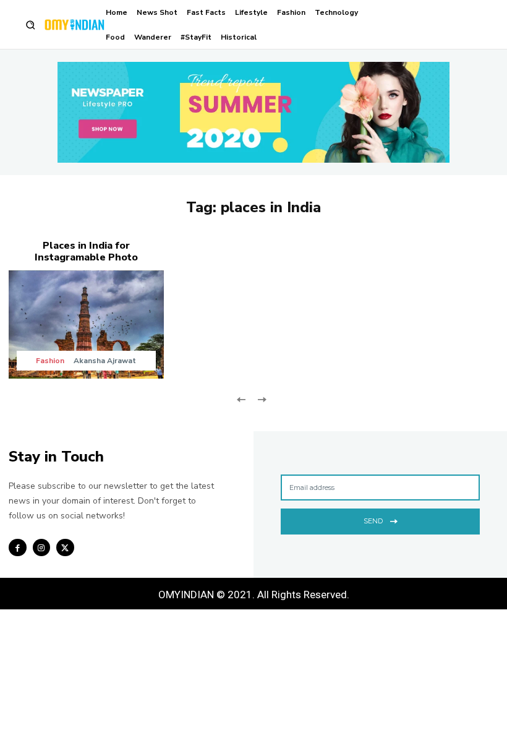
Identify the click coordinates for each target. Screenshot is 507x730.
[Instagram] (42, 548)
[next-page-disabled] (261, 398)
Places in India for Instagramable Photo (86, 251)
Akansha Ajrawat (105, 361)
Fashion (50, 361)
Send (373, 521)
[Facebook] (18, 548)
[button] (31, 25)
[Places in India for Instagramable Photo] (86, 324)
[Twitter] (65, 548)
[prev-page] (241, 398)
